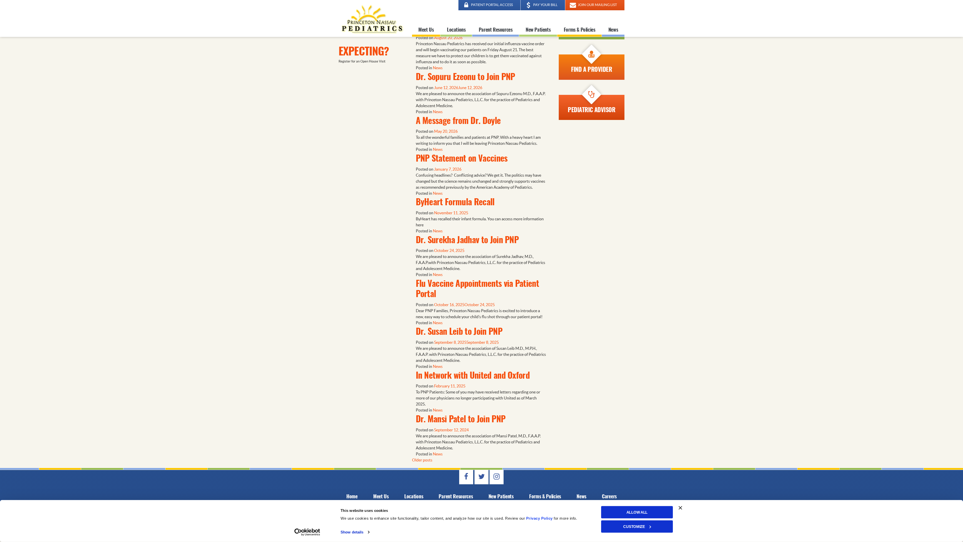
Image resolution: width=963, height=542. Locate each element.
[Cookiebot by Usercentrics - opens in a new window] (307, 532)
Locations (456, 30)
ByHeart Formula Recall (455, 202)
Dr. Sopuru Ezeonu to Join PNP (465, 77)
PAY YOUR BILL (544, 5)
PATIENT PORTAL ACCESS (491, 5)
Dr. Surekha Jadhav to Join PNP (467, 240)
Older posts (422, 460)
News (613, 30)
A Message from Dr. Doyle (458, 121)
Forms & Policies (579, 30)
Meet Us (426, 30)
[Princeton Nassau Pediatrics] (372, 18)
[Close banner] (680, 508)
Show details (352, 532)
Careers (609, 496)
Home (352, 496)
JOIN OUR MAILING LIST (597, 5)
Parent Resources (496, 30)
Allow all (637, 512)
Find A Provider (591, 70)
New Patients (538, 30)
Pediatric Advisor (591, 110)
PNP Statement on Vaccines (462, 159)
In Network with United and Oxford (473, 376)
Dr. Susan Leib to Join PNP (459, 332)
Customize (634, 526)
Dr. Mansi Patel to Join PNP (461, 420)
